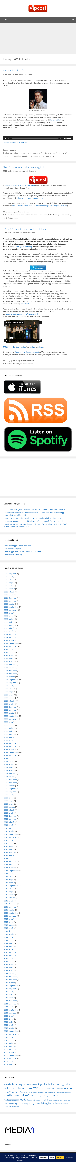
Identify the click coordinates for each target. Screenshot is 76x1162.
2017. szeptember (11, 870)
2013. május (8, 964)
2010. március (9, 1046)
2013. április (8, 967)
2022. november (10, 710)
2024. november (10, 637)
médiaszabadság (11, 1100)
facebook (33, 153)
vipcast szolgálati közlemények (17, 212)
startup (23, 364)
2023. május (8, 692)
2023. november (10, 673)
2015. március (9, 925)
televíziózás (59, 1104)
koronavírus (29, 1092)
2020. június (8, 798)
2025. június (8, 616)
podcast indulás (64, 215)
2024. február (9, 664)
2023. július (8, 686)
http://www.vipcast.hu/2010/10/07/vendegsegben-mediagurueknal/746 (39, 206)
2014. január (9, 949)
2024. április (8, 658)
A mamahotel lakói (13, 70)
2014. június (8, 940)
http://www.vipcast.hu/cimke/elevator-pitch (21, 314)
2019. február (9, 822)
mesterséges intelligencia (42, 1096)
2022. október (9, 713)
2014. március (9, 946)
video (7, 361)
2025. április (8, 622)
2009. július (8, 1061)
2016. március (9, 895)
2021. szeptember (11, 752)
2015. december (10, 904)
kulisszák (8, 215)
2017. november (10, 864)
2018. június (8, 843)
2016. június (8, 889)
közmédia (47, 1092)
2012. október (9, 982)
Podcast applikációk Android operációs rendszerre (23, 552)
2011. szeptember (11, 1010)
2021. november (10, 746)
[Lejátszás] (6, 138)
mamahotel (7, 156)
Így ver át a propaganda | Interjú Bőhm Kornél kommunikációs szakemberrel (33, 521)
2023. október (9, 677)
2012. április (8, 995)
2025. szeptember (11, 607)
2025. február (9, 628)
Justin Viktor (9, 1091)
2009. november (10, 1049)
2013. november (10, 955)
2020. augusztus (10, 792)
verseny (30, 364)
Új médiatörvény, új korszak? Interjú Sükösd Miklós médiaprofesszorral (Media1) (34, 509)
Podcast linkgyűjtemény (13, 555)
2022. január (9, 740)
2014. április (8, 943)
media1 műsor (24, 1095)
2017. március (9, 883)
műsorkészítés (24, 215)
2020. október (9, 786)
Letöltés (6, 142)
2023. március (9, 698)
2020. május (8, 801)
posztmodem (59, 1100)
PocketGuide (25, 304)
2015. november (10, 907)
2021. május (8, 764)
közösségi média (55, 1092)
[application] (38, 138)
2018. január (9, 858)
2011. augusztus (10, 1013)
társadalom (26, 156)
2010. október (9, 1028)
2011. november (10, 1004)
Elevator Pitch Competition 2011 (27, 352)
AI (4, 1084)
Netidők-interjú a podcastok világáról (23, 167)
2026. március (9, 589)
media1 (9, 1095)
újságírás (16, 1106)
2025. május (8, 619)
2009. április (8, 1064)
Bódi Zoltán (26, 1084)
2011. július (8, 1016)
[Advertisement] (38, 37)
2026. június (8, 580)
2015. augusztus (10, 916)
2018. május (8, 846)
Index (54, 1089)
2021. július (8, 758)
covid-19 (34, 1084)
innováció (60, 1089)
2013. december (10, 952)
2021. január (9, 776)
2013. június (8, 961)
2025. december (10, 598)
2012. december (10, 976)
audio (7, 150)
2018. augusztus (10, 837)
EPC (17, 364)
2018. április (8, 849)
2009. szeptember (11, 1055)
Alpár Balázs (10, 153)
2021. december (10, 743)
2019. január (9, 825)
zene (43, 156)
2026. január (9, 595)
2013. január (9, 973)
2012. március (9, 998)
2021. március (9, 770)
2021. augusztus (10, 755)
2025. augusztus (10, 610)
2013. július (8, 958)
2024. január (9, 667)
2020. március (9, 807)
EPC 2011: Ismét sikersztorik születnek (24, 229)
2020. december (10, 780)
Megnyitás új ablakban (18, 142)
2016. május (8, 892)
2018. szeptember (11, 834)
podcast (13, 150)
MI (52, 1096)
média (15, 215)
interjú (67, 1088)
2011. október (9, 1007)
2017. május (8, 879)
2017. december (10, 861)
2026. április (8, 586)
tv (64, 1104)
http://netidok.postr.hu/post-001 (30, 198)
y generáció (35, 156)
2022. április (8, 731)
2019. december (10, 816)
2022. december (10, 707)
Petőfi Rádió (53, 215)
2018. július (8, 840)
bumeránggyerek (22, 153)
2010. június (8, 1040)
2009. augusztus (10, 1058)
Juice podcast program (12, 548)
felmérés (40, 153)
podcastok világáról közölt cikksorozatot (19, 185)
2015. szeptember (11, 913)
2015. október (9, 910)
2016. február (9, 898)
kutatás (35, 1092)
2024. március (9, 661)
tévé (66, 1104)
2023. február (9, 701)
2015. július (8, 919)
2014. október (9, 934)
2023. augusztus (10, 683)
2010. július (8, 1037)
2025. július (8, 613)
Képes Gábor (41, 1092)
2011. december (10, 1001)
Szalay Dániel (34, 1103)
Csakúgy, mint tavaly (23, 246)
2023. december (10, 670)
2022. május (8, 728)
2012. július (8, 992)
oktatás (30, 1100)
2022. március (9, 734)
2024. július (8, 649)
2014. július (8, 937)
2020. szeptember (11, 789)
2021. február (9, 773)
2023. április (8, 695)
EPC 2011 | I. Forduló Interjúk (14, 347)
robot (65, 1100)
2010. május (8, 1043)
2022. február (9, 737)
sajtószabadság (10, 1103)
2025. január (9, 631)
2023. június (8, 689)
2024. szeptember (11, 643)
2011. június (8, 1019)
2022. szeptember (11, 716)
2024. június (8, 652)
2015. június (8, 922)
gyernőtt (55, 153)
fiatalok (48, 153)
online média (43, 215)
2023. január (9, 704)
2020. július (8, 795)
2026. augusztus (10, 574)
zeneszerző (50, 156)
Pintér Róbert (45, 1100)
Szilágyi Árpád (13, 218)
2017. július (8, 873)
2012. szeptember (11, 986)
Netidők (34, 215)
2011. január (9, 1025)
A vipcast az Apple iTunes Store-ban (17, 545)
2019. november (10, 819)
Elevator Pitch (10, 364)
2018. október (9, 831)
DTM (35, 1088)
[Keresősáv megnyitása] (73, 20)
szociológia (17, 156)
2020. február (9, 810)
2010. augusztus (10, 1034)
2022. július (8, 722)
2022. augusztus (10, 719)
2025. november (10, 601)
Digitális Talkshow (48, 1084)
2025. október (9, 604)
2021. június (8, 761)
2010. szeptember (11, 1031)
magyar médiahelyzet (65, 1092)
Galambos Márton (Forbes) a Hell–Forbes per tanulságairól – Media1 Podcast (33, 518)
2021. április (8, 767)
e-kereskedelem (42, 1089)
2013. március (9, 970)
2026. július (8, 576)
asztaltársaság (13, 1084)
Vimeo (40, 347)
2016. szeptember (11, 885)
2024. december (10, 634)
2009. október (9, 1052)
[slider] (69, 138)
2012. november (10, 979)
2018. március (9, 852)
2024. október (9, 640)
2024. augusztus (10, 646)
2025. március (9, 625)
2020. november (10, 782)
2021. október (9, 749)
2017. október (9, 867)
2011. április (8, 1022)
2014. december (10, 931)
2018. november (10, 828)
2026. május (8, 583)
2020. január (9, 813)
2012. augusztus (10, 988)
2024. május (8, 655)
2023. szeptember (11, 679)
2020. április (8, 804)
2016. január (9, 901)
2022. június (8, 725)
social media (20, 1103)
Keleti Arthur (20, 1092)
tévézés (6, 1106)
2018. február (9, 855)
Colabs (32, 347)
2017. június (8, 876)
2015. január (9, 928)
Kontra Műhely (56, 120)
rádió (5, 218)
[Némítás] (65, 138)
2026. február (9, 592)
